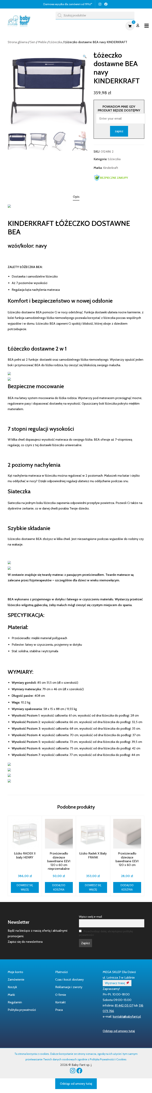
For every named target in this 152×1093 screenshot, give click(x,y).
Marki (11, 995)
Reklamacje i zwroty (68, 987)
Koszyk (12, 987)
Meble (42, 42)
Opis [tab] (76, 197)
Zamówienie (16, 979)
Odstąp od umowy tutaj (119, 1031)
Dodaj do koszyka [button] (58, 887)
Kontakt (60, 1002)
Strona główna (18, 42)
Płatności (61, 972)
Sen (32, 42)
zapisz (119, 131)
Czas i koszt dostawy (69, 979)
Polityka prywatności (22, 1010)
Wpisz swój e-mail (90, 916)
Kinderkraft (110, 168)
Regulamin (15, 1002)
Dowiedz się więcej (25, 887)
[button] (85, 56)
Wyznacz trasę (115, 983)
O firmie (60, 995)
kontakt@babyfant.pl (127, 1016)
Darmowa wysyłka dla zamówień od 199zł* (67, 4)
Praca (59, 1010)
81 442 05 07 (124, 1005)
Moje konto (15, 972)
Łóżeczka (55, 42)
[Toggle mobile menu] (146, 26)
